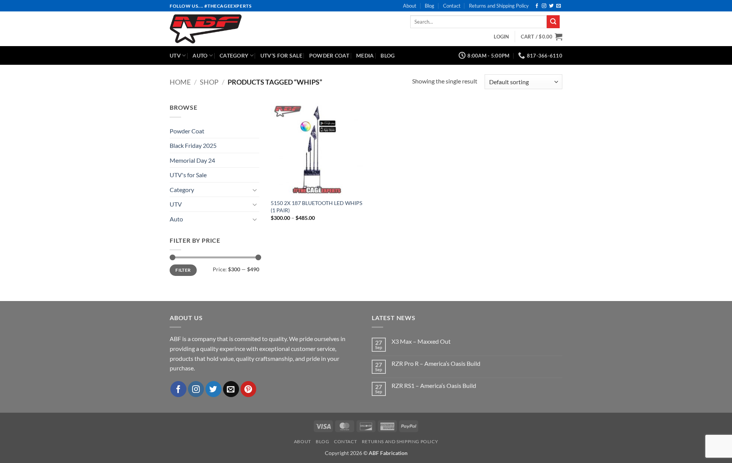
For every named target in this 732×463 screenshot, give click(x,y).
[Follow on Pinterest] (249, 389)
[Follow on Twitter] (551, 6)
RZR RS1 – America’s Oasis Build (434, 385)
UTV (175, 55)
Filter (183, 270)
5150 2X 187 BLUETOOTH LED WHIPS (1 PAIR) (316, 206)
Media (365, 55)
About (409, 6)
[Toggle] (254, 189)
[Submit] (553, 21)
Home (180, 82)
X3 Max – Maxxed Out (421, 341)
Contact (452, 6)
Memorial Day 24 (192, 160)
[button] (501, 36)
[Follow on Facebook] (537, 6)
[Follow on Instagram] (544, 6)
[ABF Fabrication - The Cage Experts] (229, 28)
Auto (200, 55)
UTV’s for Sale (281, 55)
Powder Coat (329, 55)
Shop (209, 82)
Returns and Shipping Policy (499, 6)
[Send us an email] (558, 6)
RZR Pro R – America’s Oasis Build (436, 363)
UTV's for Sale (188, 174)
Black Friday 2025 (193, 145)
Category (234, 55)
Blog (429, 6)
